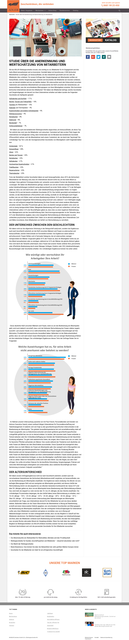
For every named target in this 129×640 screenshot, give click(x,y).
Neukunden (50, 616)
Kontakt (97, 637)
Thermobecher (14, 173)
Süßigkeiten (13, 161)
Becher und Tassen (16, 155)
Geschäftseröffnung (53, 619)
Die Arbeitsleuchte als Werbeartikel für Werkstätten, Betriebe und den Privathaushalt (40, 538)
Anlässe (11, 619)
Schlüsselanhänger (15, 126)
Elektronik (12, 120)
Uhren (11, 152)
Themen (11, 625)
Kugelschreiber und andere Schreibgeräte (23, 111)
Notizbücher (13, 117)
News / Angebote (26, 10)
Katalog (75, 10)
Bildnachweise (89, 637)
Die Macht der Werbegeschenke (22, 544)
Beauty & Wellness (52, 628)
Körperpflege (13, 149)
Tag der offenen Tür (53, 622)
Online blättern (95, 40)
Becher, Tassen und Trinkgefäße (20, 102)
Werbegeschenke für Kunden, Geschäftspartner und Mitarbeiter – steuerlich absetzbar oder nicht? (45, 541)
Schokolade (13, 146)
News (11, 613)
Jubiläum (50, 613)
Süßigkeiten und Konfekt (17, 99)
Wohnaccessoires (15, 114)
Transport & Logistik (53, 631)
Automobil (50, 625)
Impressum (88, 638)
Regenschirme (14, 170)
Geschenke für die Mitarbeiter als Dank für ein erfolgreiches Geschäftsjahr (37, 550)
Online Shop (52, 10)
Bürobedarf (13, 123)
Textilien (12, 105)
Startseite (12, 14)
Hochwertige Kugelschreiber (19, 164)
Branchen (12, 622)
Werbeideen (40, 10)
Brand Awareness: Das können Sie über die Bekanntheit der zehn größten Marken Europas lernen (45, 547)
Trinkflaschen (13, 167)
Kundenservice (65, 10)
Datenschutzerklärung (106, 637)
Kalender (12, 108)
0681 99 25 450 (111, 5)
